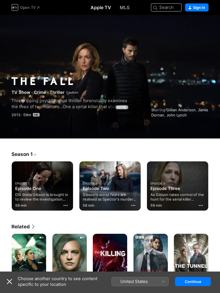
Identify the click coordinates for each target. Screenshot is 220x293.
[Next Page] (214, 185)
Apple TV (101, 7)
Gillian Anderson (181, 110)
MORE (122, 107)
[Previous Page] (6, 185)
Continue (193, 281)
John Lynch (176, 115)
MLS (124, 7)
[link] (23, 226)
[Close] (9, 281)
